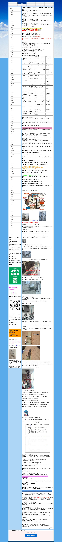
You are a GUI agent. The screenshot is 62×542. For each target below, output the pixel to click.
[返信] (29, 425)
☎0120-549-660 (31, 535)
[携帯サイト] (51, 528)
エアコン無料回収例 (33, 220)
